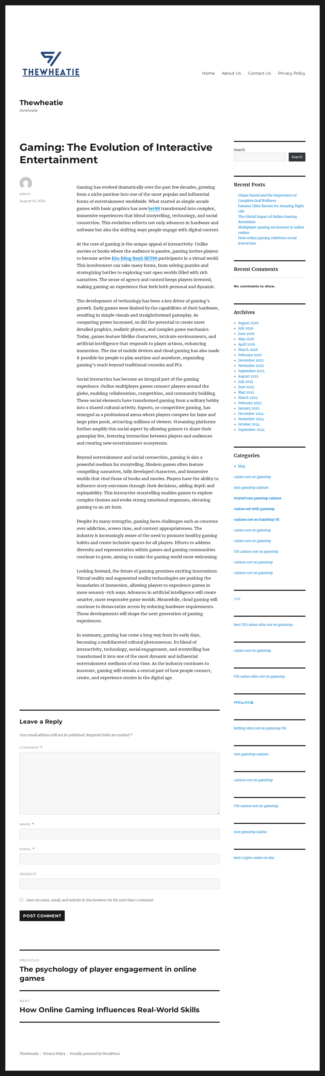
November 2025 (251, 366)
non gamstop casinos (251, 487)
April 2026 (246, 344)
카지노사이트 (244, 702)
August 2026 (248, 323)
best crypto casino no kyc (254, 858)
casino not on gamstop (252, 477)
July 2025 (245, 382)
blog (241, 466)
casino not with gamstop (254, 509)
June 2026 (246, 334)
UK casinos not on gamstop (256, 551)
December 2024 (251, 414)
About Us (231, 73)
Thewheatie (41, 102)
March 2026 (248, 350)
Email (27, 849)
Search (239, 150)
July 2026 (245, 328)
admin (25, 194)
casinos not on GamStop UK (257, 519)
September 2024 (251, 430)
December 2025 (251, 360)
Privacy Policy (291, 73)
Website (28, 874)
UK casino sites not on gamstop (259, 676)
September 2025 (251, 371)
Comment (31, 747)
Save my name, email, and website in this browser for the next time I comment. (90, 900)
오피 (237, 599)
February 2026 (250, 355)
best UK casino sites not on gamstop (263, 625)
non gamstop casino (250, 832)
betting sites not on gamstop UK (260, 728)
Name (27, 824)
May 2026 (246, 339)
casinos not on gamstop (253, 562)
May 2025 (246, 392)
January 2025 (248, 408)
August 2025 (248, 376)
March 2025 (248, 398)
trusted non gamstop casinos (257, 498)
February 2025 (250, 403)
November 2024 (251, 419)
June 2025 (246, 387)
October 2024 (249, 424)
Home (208, 73)
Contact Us (259, 73)
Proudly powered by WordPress (95, 1054)
